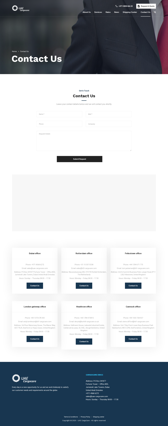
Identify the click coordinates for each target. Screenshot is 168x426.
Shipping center (98, 417)
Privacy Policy (85, 417)
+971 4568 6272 (92, 393)
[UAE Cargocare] (20, 8)
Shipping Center (130, 12)
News (116, 12)
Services (98, 12)
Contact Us (34, 286)
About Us (87, 12)
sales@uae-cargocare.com (97, 396)
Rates (108, 12)
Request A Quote (147, 6)
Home (14, 51)
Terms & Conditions (71, 417)
